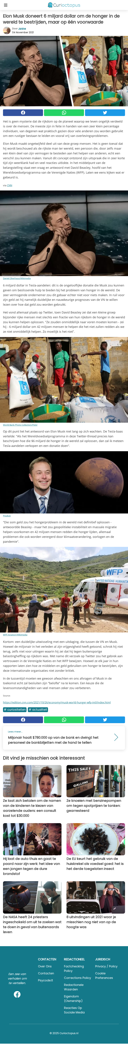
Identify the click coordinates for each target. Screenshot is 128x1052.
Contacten (46, 973)
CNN (9, 185)
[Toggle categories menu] (5, 5)
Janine (22, 28)
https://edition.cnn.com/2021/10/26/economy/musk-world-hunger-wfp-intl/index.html (57, 702)
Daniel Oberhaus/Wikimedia (17, 278)
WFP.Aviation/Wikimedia (15, 634)
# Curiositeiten (15, 709)
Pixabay (7, 515)
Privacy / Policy (106, 966)
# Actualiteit (38, 709)
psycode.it (45, 980)
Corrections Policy (77, 978)
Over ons (45, 966)
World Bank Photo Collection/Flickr (20, 424)
